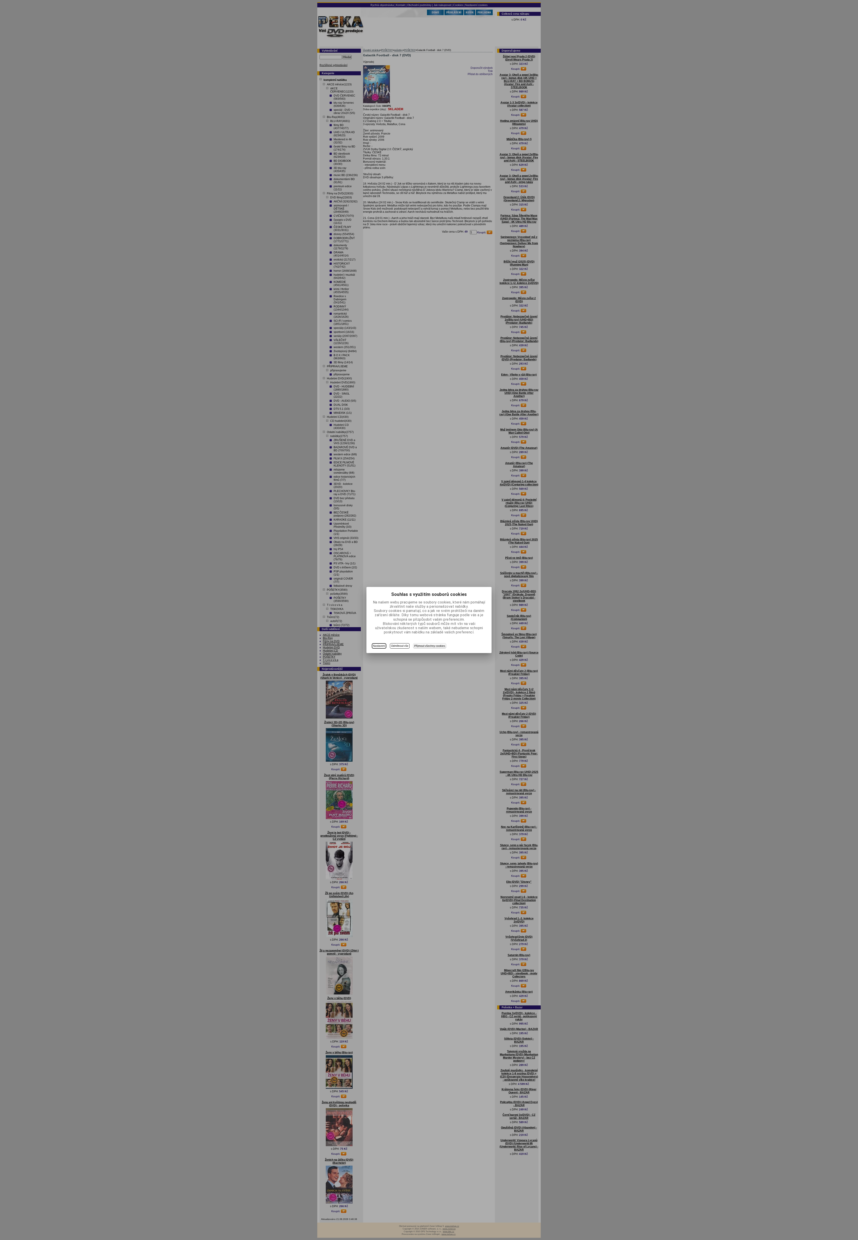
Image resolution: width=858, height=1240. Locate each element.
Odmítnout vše (399, 645)
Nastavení (379, 645)
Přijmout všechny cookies (429, 645)
